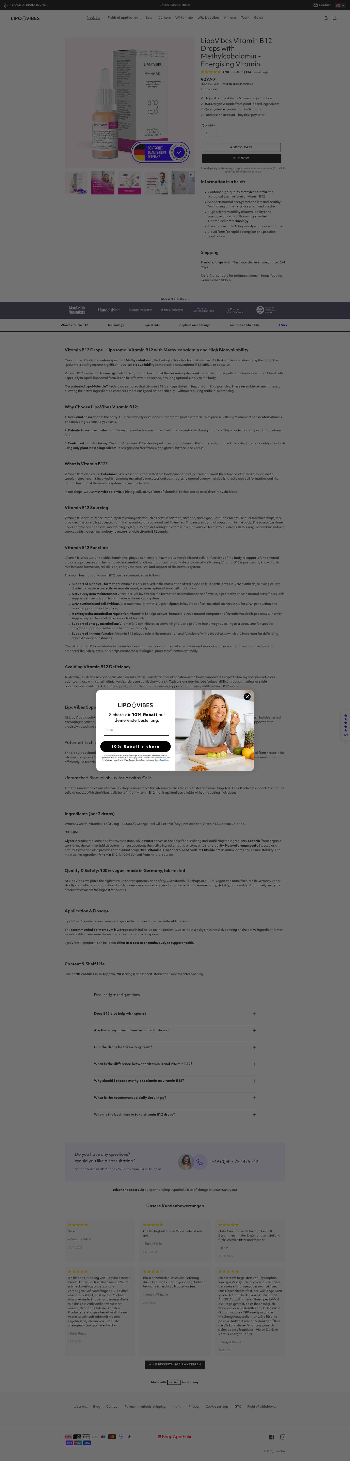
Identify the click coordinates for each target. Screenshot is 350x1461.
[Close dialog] (247, 696)
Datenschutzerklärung (161, 760)
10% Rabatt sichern (135, 746)
